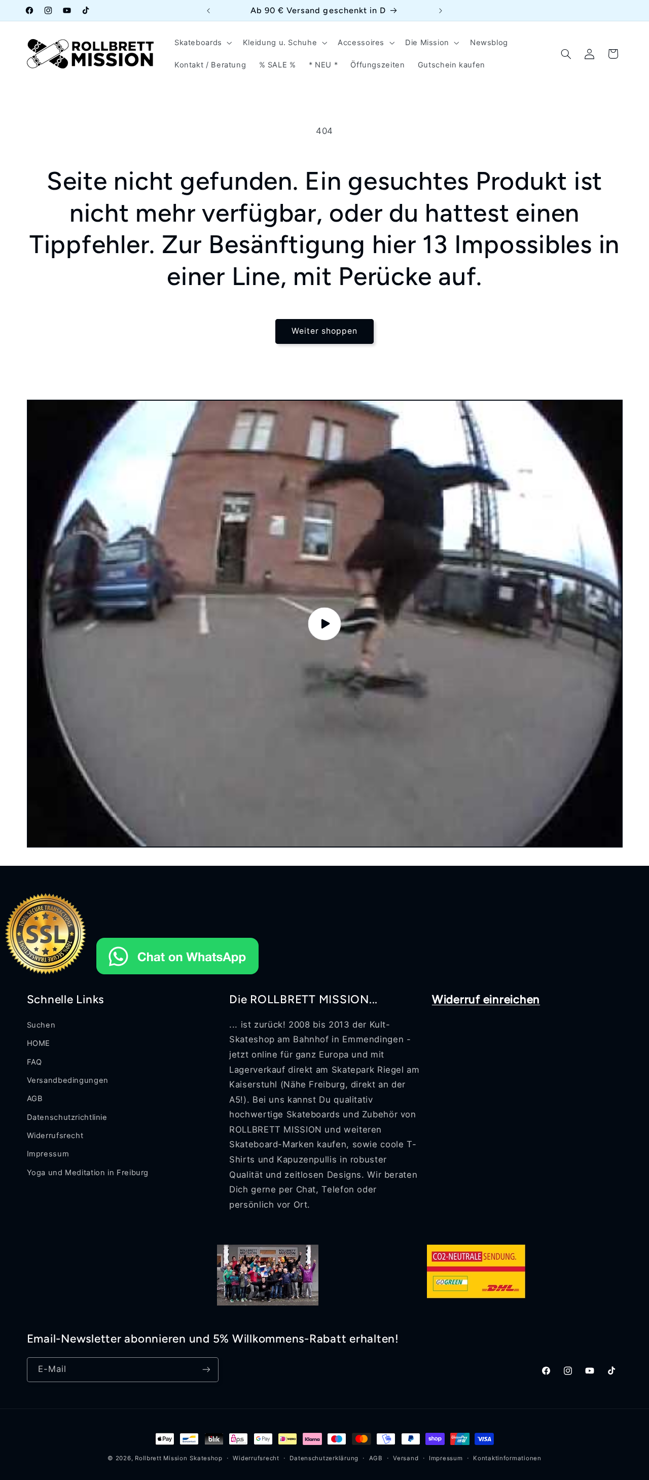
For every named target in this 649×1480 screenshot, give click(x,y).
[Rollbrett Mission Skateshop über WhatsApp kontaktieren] (177, 976)
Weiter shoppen (325, 331)
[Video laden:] (325, 624)
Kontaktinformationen (507, 1458)
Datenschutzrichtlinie (67, 1117)
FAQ (34, 1062)
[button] (202, 42)
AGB (35, 1098)
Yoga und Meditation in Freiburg (88, 1172)
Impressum (48, 1154)
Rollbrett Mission (161, 1458)
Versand (405, 1458)
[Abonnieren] (206, 1369)
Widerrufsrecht (55, 1135)
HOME (39, 1043)
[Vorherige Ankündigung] (208, 11)
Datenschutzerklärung (324, 1458)
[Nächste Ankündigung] (440, 11)
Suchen (41, 1025)
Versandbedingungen (68, 1080)
